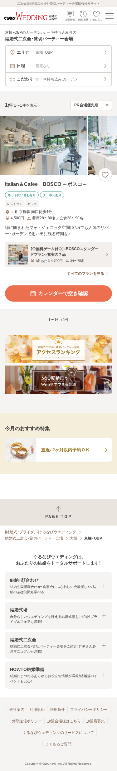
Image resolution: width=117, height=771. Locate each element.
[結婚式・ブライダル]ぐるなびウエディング (40, 532)
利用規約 (37, 709)
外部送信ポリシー (27, 721)
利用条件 (57, 709)
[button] (58, 585)
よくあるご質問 (58, 744)
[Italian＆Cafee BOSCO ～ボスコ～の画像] (58, 145)
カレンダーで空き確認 (63, 293)
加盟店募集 (95, 721)
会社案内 (16, 709)
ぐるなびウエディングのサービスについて (58, 732)
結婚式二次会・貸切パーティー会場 (34, 538)
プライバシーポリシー (89, 709)
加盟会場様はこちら (64, 721)
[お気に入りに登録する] (105, 175)
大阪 (73, 538)
